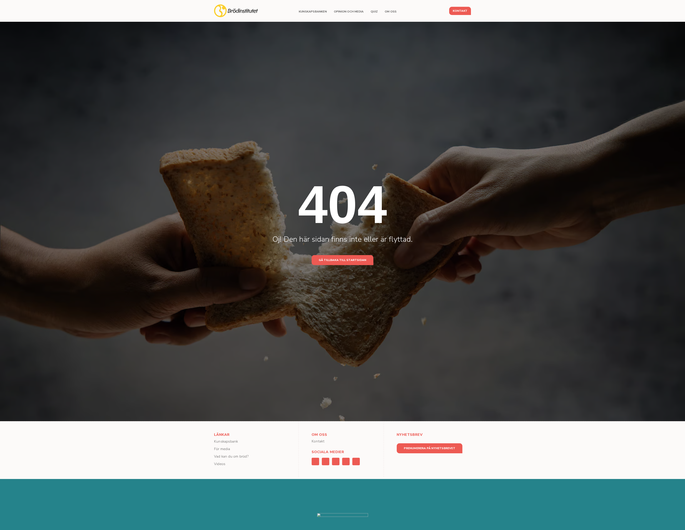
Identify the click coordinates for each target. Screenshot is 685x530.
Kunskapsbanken (313, 12)
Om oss (391, 12)
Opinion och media (349, 12)
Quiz (374, 12)
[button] (460, 11)
